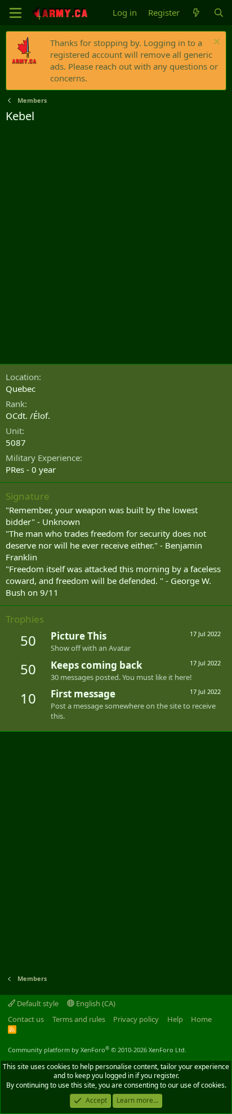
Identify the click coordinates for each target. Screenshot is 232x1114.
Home (201, 1019)
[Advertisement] (116, 245)
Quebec (20, 388)
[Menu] (15, 13)
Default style (37, 1003)
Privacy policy (136, 1019)
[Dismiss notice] (215, 43)
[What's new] (196, 12)
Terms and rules (78, 1019)
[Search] (219, 12)
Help (175, 1019)
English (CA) (94, 1003)
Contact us (26, 1019)
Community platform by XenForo (97, 1049)
